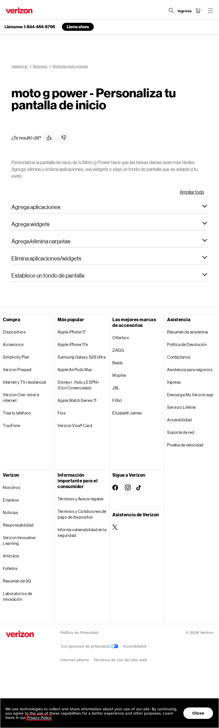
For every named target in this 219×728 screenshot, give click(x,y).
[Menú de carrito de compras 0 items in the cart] (198, 10)
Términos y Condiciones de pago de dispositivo (82, 514)
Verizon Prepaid (17, 369)
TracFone (11, 425)
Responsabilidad (18, 525)
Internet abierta (74, 660)
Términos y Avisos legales (81, 498)
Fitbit (117, 400)
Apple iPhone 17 (72, 331)
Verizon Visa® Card (75, 425)
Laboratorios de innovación (17, 596)
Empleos (11, 500)
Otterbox (120, 337)
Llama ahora (78, 26)
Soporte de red (180, 432)
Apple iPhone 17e (73, 344)
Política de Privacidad (79, 632)
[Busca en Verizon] (171, 10)
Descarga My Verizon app (190, 394)
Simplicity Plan (16, 357)
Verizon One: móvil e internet (21, 397)
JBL (116, 387)
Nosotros (11, 487)
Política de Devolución (187, 344)
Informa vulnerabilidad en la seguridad (82, 532)
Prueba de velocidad (185, 444)
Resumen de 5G (17, 581)
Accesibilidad (179, 419)
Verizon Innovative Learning (19, 540)
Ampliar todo (192, 192)
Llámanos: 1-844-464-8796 (30, 27)
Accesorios (13, 344)
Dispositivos (14, 331)
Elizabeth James (127, 412)
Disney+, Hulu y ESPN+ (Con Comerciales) (79, 385)
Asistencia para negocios (189, 369)
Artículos (11, 555)
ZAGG (118, 350)
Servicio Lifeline (181, 407)
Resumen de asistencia (187, 331)
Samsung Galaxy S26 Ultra (82, 357)
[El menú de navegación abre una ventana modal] (210, 10)
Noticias (10, 512)
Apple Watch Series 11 (77, 400)
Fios (62, 412)
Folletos (10, 568)
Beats (117, 362)
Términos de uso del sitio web (120, 660)
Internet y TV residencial (24, 382)
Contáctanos (178, 357)
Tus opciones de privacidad (85, 646)
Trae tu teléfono (17, 412)
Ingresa (174, 382)
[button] (49, 138)
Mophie (119, 375)
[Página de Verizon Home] (19, 10)
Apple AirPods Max (75, 369)
